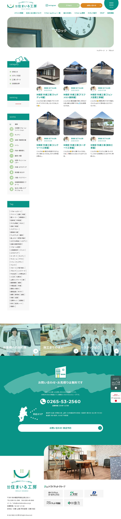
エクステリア (14, 253)
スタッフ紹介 (92, 13)
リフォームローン (15, 211)
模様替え (22, 217)
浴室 (16, 297)
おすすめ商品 (14, 241)
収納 (12, 226)
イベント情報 (18, 13)
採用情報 (110, 13)
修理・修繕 (21, 238)
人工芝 (12, 277)
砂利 (12, 303)
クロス (21, 223)
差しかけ (13, 238)
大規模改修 (14, 250)
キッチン (21, 256)
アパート (13, 214)
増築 (19, 283)
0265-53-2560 (64, 401)
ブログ (102, 13)
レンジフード (21, 271)
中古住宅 (13, 274)
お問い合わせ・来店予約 (60, 427)
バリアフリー (14, 229)
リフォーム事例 (79, 13)
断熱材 (17, 294)
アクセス (69, 5)
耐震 (16, 226)
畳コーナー (14, 217)
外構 (19, 286)
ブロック (13, 271)
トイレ (12, 262)
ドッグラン (19, 262)
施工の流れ (67, 13)
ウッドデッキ (14, 235)
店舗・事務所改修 (16, 244)
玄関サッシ (13, 300)
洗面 (12, 297)
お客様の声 (16, 83)
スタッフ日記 (16, 75)
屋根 (21, 235)
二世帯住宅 (21, 274)
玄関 (19, 214)
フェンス (13, 265)
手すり (20, 292)
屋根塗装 (13, 292)
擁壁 (12, 294)
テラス (21, 259)
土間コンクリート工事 (17, 280)
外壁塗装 (13, 286)
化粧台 (18, 277)
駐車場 (12, 220)
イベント (22, 250)
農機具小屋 (14, 232)
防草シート (18, 303)
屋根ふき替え (14, 289)
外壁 (23, 214)
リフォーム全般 (15, 247)
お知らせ (15, 72)
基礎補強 (13, 283)
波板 (22, 294)
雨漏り (12, 306)
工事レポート (16, 79)
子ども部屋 (14, 223)
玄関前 (21, 300)
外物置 (18, 220)
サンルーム (13, 259)
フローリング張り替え (17, 268)
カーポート (13, 256)
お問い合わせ (91, 5)
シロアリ (23, 241)
